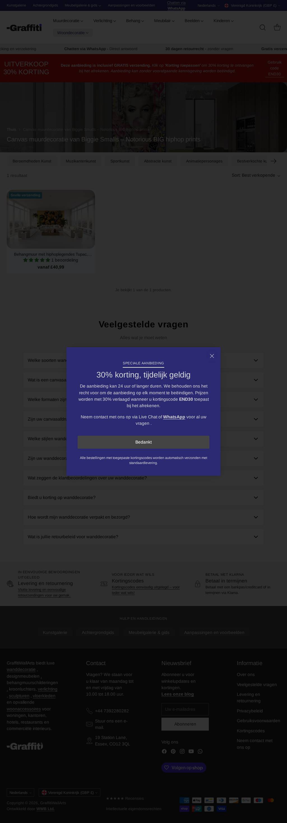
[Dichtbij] (212, 356)
